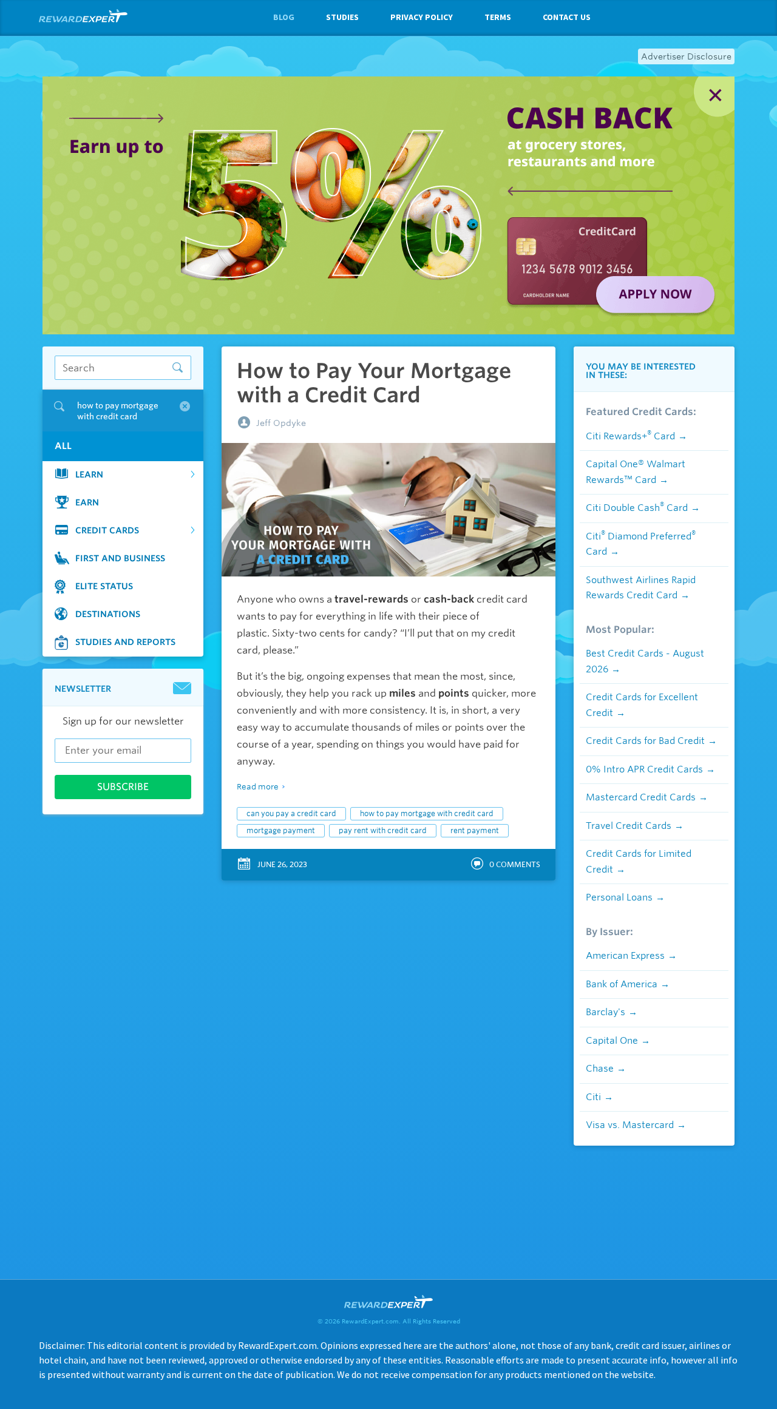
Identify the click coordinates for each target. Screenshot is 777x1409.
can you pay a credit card (291, 813)
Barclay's (605, 1012)
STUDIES (342, 17)
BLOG (283, 17)
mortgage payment (280, 830)
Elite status (104, 586)
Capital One (612, 1040)
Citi (593, 1097)
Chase (600, 1068)
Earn (87, 502)
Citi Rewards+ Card (630, 436)
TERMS (497, 17)
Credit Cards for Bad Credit (645, 740)
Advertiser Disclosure (686, 56)
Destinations (107, 614)
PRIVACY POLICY (421, 17)
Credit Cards (107, 530)
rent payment (474, 830)
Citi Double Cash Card (637, 507)
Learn (89, 474)
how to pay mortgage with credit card (427, 813)
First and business (120, 558)
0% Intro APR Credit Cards (644, 769)
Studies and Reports (125, 642)
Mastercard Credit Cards (641, 797)
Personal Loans (619, 897)
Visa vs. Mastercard (630, 1125)
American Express (625, 955)
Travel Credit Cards (628, 825)
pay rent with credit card (383, 830)
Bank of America (621, 984)
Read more (258, 786)
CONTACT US (567, 17)
